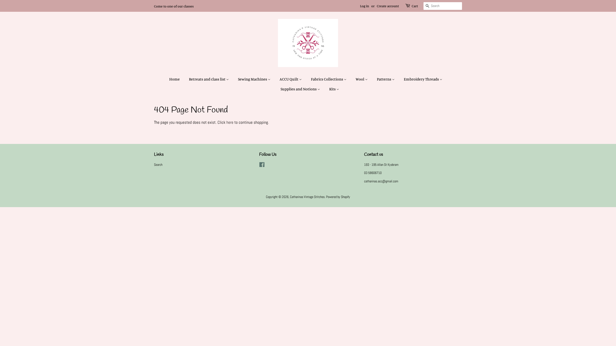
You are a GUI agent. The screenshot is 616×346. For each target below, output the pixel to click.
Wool (360, 79)
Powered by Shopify (338, 197)
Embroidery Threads (422, 79)
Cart (415, 6)
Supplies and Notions (299, 88)
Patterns (384, 79)
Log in (364, 6)
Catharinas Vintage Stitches (307, 197)
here (229, 122)
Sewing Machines (253, 79)
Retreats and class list (207, 79)
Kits (332, 88)
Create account (388, 6)
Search (158, 164)
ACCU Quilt (289, 79)
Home (174, 79)
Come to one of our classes (174, 6)
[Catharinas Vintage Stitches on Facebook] (262, 165)
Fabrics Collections (327, 79)
